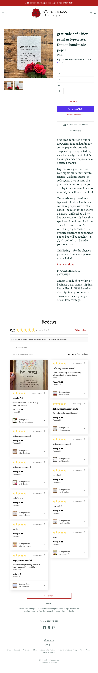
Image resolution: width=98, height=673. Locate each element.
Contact (17, 650)
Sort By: (71, 354)
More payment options (75, 115)
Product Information (47, 650)
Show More (57, 377)
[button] (51, 330)
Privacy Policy (85, 650)
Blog (35, 650)
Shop (9, 650)
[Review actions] (44, 393)
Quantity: (60, 85)
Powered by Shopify (49, 663)
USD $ (47, 645)
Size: (59, 73)
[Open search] (7, 13)
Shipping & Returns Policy (67, 650)
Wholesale (26, 650)
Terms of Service (49, 653)
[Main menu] (3, 13)
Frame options (65, 264)
